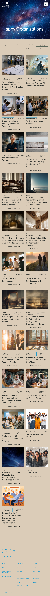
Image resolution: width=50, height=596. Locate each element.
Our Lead (19, 571)
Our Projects (36, 578)
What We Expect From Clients (6, 572)
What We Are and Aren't (23, 585)
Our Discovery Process (23, 578)
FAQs (18, 582)
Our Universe (20, 567)
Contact (35, 582)
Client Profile (5, 567)
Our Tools (20, 575)
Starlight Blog (36, 571)
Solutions (35, 567)
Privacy (44, 592)
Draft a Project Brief (7, 576)
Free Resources (37, 575)
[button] (46, 4)
